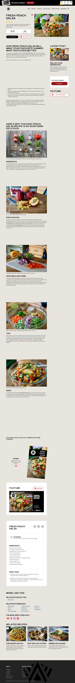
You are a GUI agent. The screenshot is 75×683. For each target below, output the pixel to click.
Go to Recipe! (12, 36)
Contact (8, 672)
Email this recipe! (34, 526)
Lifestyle (39, 8)
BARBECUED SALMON (32, 394)
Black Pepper (11, 606)
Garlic (9, 609)
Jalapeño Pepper (25, 606)
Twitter (14, 618)
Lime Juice (24, 609)
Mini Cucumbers (25, 611)
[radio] (6, 22)
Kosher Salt (24, 608)
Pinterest (21, 618)
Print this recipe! (38, 526)
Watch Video (26, 36)
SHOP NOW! (30, 2)
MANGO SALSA (31, 335)
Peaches (37, 606)
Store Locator (56, 8)
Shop (28, 8)
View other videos (60, 94)
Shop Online (9, 678)
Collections (46, 8)
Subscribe (63, 8)
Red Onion (37, 608)
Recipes (33, 8)
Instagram (18, 618)
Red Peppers (38, 609)
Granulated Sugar (12, 611)
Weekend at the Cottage (8, 9)
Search (68, 8)
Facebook (11, 618)
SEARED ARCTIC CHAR (11, 395)
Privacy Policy (32, 681)
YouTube (8, 618)
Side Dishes (11, 599)
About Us (8, 674)
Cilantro (10, 608)
